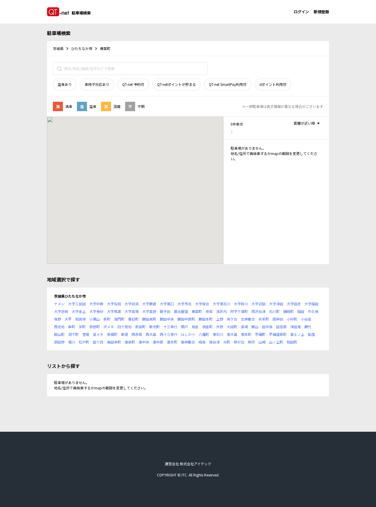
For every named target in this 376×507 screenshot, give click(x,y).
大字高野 (149, 311)
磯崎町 (288, 311)
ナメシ (59, 303)
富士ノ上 (297, 334)
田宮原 (281, 326)
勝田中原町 (186, 318)
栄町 (82, 326)
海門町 (119, 318)
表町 (106, 318)
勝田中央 (167, 318)
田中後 (267, 326)
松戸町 (84, 341)
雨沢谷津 (258, 311)
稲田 (300, 311)
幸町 (71, 326)
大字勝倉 (149, 303)
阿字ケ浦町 (239, 311)
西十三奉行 (168, 334)
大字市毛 (184, 303)
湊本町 (172, 341)
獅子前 (165, 311)
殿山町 (59, 334)
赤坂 (209, 311)
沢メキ (108, 326)
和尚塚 (80, 318)
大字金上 (79, 311)
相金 (195, 326)
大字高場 (132, 311)
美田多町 (114, 341)
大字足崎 (61, 311)
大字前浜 (132, 303)
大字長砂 (96, 311)
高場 (244, 326)
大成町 (232, 326)
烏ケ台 (232, 318)
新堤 (124, 334)
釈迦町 (140, 326)
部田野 (59, 341)
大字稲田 (311, 303)
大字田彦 (294, 303)
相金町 (207, 326)
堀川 (71, 341)
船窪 (311, 334)
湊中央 (144, 341)
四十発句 (125, 326)
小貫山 (94, 318)
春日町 (133, 318)
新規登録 (321, 11)
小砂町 (292, 318)
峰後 (202, 341)
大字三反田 (77, 303)
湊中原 (158, 341)
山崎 (262, 341)
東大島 (232, 334)
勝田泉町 (149, 318)
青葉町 (197, 311)
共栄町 (263, 318)
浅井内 (221, 311)
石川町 (274, 311)
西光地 (59, 326)
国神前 (278, 318)
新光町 (154, 326)
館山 (254, 326)
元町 (226, 341)
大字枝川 (241, 303)
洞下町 (73, 334)
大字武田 (258, 303)
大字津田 (276, 303)
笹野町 (94, 326)
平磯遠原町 (278, 334)
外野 (219, 326)
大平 (68, 318)
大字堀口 (167, 303)
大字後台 (202, 303)
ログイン (301, 11)
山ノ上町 (276, 341)
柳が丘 (239, 341)
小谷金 (306, 318)
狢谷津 (214, 341)
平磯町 (260, 334)
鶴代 (307, 326)
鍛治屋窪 (181, 311)
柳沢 (251, 341)
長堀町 (112, 334)
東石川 (218, 334)
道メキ (98, 334)
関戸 (184, 326)
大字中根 (96, 303)
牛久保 (313, 311)
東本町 (246, 334)
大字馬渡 (114, 311)
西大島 (151, 334)
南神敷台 (188, 341)
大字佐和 (114, 303)
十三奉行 (170, 326)
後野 (57, 318)
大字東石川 (221, 303)
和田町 (292, 341)
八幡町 (204, 334)
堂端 (85, 334)
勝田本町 (206, 318)
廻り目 (98, 341)
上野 (219, 318)
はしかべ (188, 334)
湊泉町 (130, 341)
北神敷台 (248, 318)
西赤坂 (137, 334)
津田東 (295, 326)
